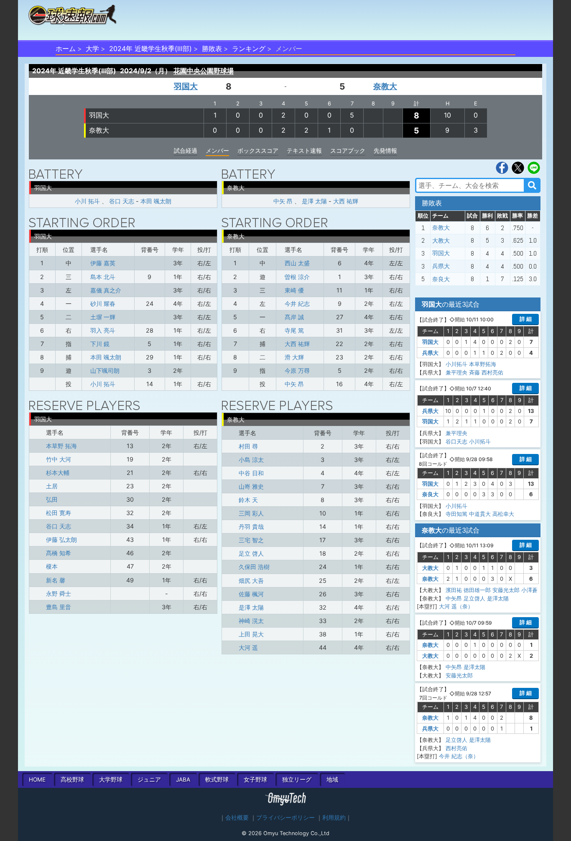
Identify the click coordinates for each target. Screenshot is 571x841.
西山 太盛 (297, 263)
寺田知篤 (456, 513)
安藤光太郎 (506, 590)
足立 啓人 (251, 553)
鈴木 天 (248, 499)
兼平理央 (456, 372)
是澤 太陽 (314, 201)
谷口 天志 (121, 201)
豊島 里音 (58, 606)
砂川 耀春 (102, 303)
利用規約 (334, 817)
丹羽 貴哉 (251, 526)
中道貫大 (480, 513)
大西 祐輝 (345, 201)
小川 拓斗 (87, 201)
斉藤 (474, 372)
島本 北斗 (102, 276)
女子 (255, 779)
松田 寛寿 (58, 512)
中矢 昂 (283, 201)
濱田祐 (454, 590)
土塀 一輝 (102, 317)
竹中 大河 (58, 459)
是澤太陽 (498, 598)
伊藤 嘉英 (102, 263)
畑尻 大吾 (251, 580)
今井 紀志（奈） (459, 756)
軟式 (217, 779)
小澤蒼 (529, 590)
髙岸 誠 (294, 317)
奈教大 (385, 86)
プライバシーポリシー (285, 817)
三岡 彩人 (251, 513)
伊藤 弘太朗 (61, 539)
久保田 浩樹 (254, 566)
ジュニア (149, 779)
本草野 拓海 (61, 445)
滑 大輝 (294, 357)
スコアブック (347, 150)
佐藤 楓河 (251, 593)
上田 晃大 (251, 634)
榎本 (52, 566)
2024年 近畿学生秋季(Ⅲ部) (150, 48)
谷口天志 (456, 441)
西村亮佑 (492, 372)
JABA (183, 779)
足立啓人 (474, 598)
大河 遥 (248, 647)
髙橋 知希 (58, 552)
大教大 (441, 240)
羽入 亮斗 (102, 330)
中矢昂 (454, 598)
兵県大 (441, 266)
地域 (332, 779)
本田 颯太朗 (155, 201)
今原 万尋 (297, 370)
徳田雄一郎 (477, 590)
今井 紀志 (297, 303)
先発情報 (385, 150)
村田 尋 (248, 446)
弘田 (52, 499)
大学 (92, 48)
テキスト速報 (304, 150)
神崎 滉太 (251, 620)
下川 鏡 (100, 343)
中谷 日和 (251, 473)
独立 (296, 779)
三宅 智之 (251, 540)
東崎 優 (294, 290)
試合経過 (185, 150)
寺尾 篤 (294, 330)
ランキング (248, 48)
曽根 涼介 (297, 276)
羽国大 (186, 86)
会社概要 (237, 817)
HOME (37, 779)
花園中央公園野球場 (203, 71)
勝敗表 (212, 48)
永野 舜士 (58, 593)
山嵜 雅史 (251, 486)
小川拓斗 (456, 364)
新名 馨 (55, 580)
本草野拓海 (482, 364)
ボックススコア (257, 150)
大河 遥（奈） (456, 606)
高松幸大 (503, 513)
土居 (52, 486)
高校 (72, 779)
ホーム (66, 48)
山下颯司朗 (105, 370)
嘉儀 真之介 (105, 290)
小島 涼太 (251, 459)
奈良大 (441, 279)
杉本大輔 (57, 472)
